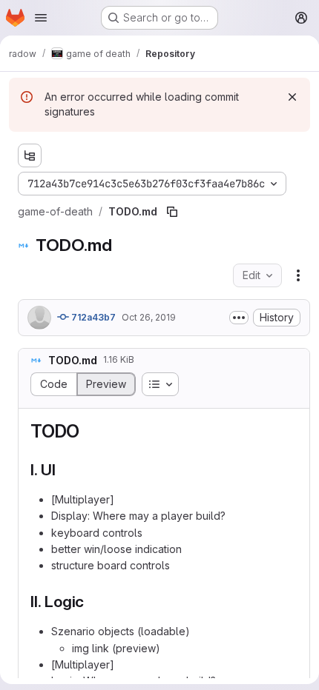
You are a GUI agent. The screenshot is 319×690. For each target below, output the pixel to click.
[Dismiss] (292, 97)
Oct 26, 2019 (149, 317)
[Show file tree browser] (30, 155)
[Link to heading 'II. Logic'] (92, 601)
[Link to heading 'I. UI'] (64, 469)
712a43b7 (92, 317)
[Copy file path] (172, 212)
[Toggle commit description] (239, 317)
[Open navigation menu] (41, 18)
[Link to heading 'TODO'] (89, 431)
